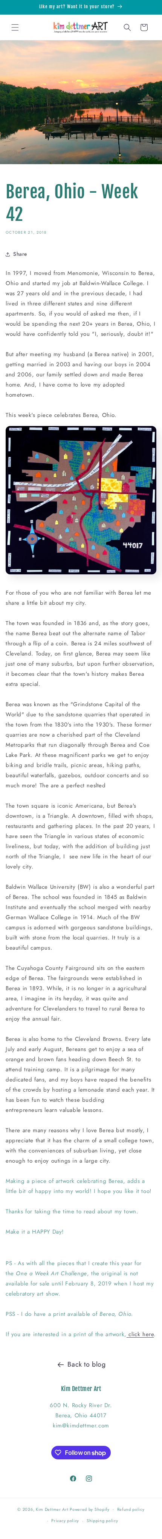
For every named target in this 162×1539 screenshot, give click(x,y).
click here (141, 1334)
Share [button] (20, 254)
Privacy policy (65, 1521)
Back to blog (86, 1364)
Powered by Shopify (90, 1509)
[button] (15, 27)
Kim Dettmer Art (52, 1509)
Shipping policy (102, 1521)
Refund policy (131, 1509)
